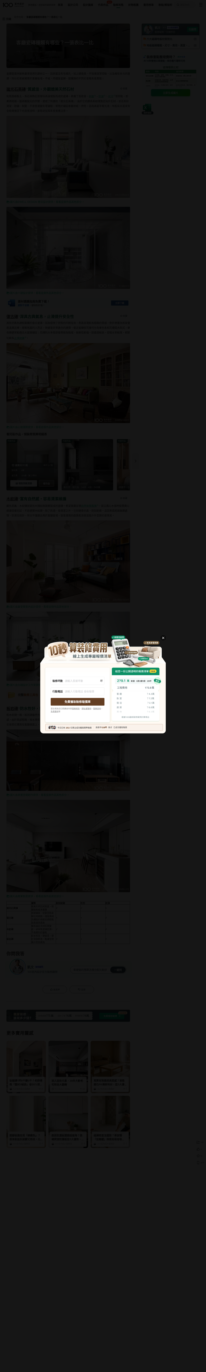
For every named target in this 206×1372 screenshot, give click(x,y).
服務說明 (97, 708)
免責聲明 (54, 711)
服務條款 (76, 708)
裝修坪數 (57, 680)
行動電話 (57, 691)
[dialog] (103, 686)
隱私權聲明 (86, 708)
